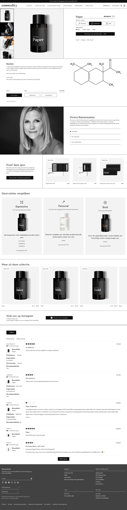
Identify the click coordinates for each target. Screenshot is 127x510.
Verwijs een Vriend (101, 496)
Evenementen (99, 484)
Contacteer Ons (68, 473)
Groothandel (99, 477)
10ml (94, 29)
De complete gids (69, 496)
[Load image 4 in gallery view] (7, 57)
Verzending (67, 477)
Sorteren (9, 339)
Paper (14, 351)
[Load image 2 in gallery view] (7, 29)
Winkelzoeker (99, 473)
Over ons (66, 493)
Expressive (96, 23)
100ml (78, 29)
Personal (83, 23)
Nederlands (106, 5)
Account (98, 493)
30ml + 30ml (86, 29)
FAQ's (65, 475)
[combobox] (107, 5)
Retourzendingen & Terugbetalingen (74, 479)
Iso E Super (14, 95)
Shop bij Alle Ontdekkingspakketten (20, 178)
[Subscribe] (30, 478)
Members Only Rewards (102, 498)
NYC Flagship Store (101, 475)
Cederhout (32, 95)
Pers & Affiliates (100, 479)
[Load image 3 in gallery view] (7, 43)
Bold (110, 23)
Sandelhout (49, 95)
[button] (29, 6)
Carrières (98, 481)
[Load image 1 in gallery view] (7, 15)
